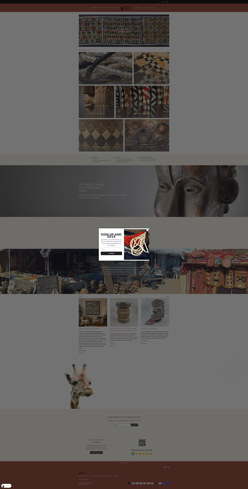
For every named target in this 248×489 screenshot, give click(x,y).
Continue (111, 253)
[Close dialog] (147, 230)
